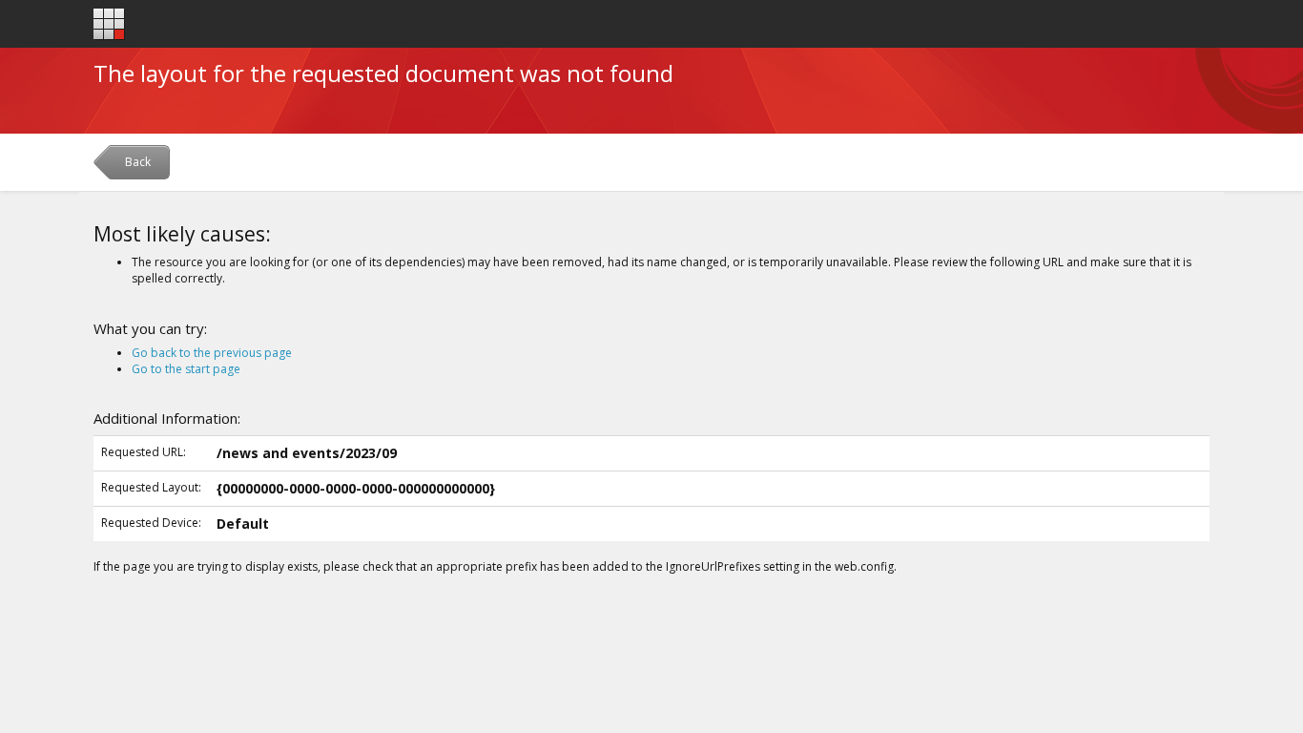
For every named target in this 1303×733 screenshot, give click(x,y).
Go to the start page (186, 369)
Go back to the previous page (212, 353)
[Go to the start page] (109, 24)
